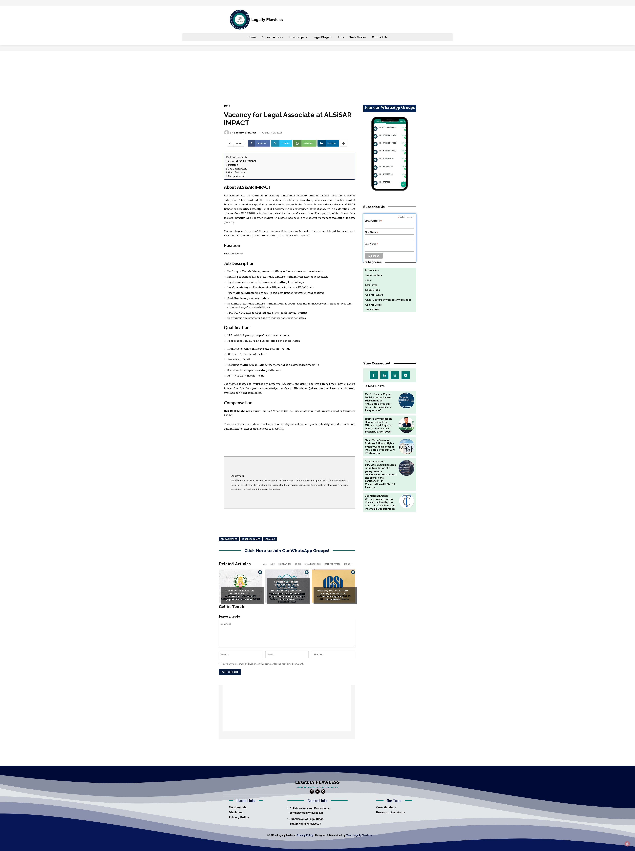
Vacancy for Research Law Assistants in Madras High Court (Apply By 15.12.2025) (239, 595)
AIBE (273, 564)
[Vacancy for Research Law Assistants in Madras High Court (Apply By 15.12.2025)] (240, 586)
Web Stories (371, 309)
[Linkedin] (384, 375)
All (265, 564)
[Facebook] (374, 375)
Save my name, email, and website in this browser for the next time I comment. (263, 663)
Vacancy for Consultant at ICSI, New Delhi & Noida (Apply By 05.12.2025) (332, 595)
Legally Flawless (245, 132)
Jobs (227, 106)
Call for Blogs (313, 564)
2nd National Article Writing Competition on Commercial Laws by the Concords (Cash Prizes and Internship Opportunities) (380, 502)
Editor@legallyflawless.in (305, 823)
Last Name (371, 244)
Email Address (373, 220)
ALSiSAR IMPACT (229, 539)
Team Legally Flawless (359, 835)
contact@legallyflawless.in (306, 812)
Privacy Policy (305, 835)
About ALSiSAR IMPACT (242, 161)
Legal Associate (251, 539)
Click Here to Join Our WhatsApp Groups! (287, 550)
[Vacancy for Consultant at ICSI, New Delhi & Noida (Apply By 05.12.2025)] (333, 586)
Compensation (237, 176)
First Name (371, 232)
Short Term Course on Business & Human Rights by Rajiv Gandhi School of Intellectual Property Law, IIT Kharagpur (380, 446)
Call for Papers (332, 564)
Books (298, 564)
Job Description (237, 168)
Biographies (284, 564)
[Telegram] (406, 375)
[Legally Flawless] (227, 132)
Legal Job (270, 539)
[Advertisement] (317, 75)
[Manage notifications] (627, 843)
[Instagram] (395, 375)
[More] (343, 143)
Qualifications (236, 172)
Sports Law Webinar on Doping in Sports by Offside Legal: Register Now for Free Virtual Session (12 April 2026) (378, 425)
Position (233, 164)
